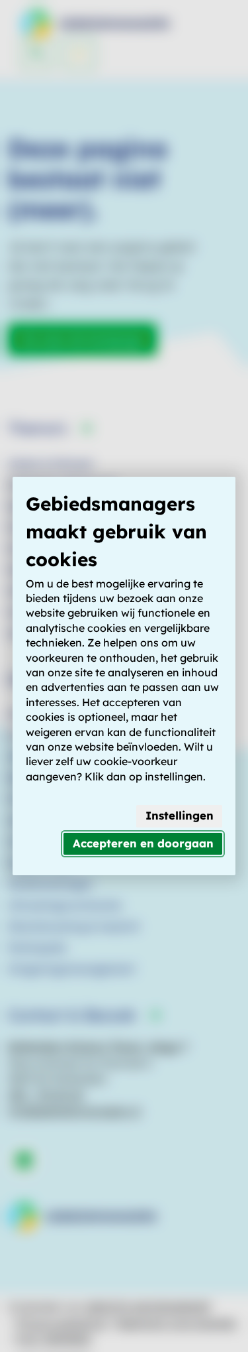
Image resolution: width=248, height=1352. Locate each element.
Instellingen (179, 815)
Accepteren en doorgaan (143, 843)
